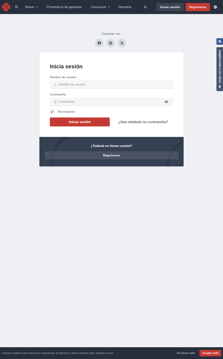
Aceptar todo (210, 353)
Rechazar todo (186, 353)
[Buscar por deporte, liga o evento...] (16, 7)
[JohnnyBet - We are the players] (6, 7)
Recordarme (66, 111)
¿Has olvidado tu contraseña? (143, 122)
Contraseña (58, 94)
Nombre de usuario (63, 77)
